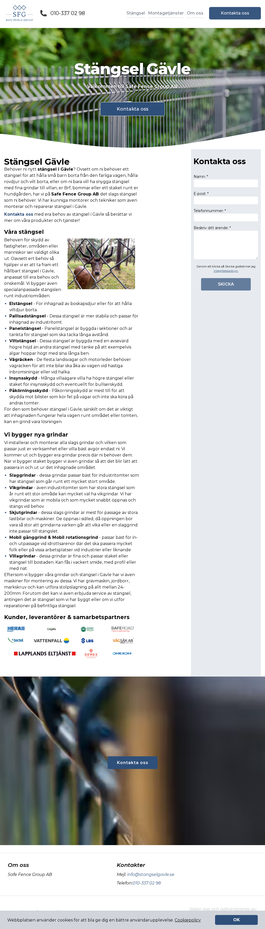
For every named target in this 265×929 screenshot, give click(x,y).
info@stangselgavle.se (150, 874)
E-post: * (201, 193)
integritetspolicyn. (226, 271)
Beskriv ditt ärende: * (212, 228)
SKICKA (226, 284)
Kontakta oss (235, 13)
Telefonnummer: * (210, 210)
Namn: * (201, 176)
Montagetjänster (166, 13)
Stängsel (136, 13)
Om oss (195, 13)
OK (236, 919)
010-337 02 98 (67, 13)
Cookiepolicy (188, 920)
